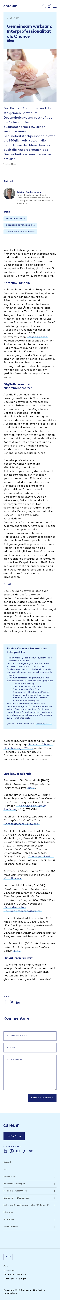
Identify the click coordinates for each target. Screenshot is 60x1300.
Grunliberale (12, 878)
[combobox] (8, 1257)
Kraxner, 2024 (44, 724)
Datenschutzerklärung (14, 1274)
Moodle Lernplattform (15, 1191)
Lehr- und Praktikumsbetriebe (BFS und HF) (26, 1205)
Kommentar (15, 1059)
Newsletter (9, 1177)
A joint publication (41, 856)
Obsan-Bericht (37, 337)
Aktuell (7, 1162)
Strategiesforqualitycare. (21, 824)
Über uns (8, 1212)
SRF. (17, 951)
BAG (31, 788)
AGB (5, 1266)
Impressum (9, 1270)
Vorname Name (17, 1036)
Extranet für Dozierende (16, 1198)
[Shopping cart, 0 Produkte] (49, 6)
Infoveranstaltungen (14, 1184)
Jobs (5, 1169)
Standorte (8, 1219)
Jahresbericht (10, 1227)
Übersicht (14, 18)
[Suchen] (44, 6)
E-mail (11, 1048)
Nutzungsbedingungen (14, 1279)
